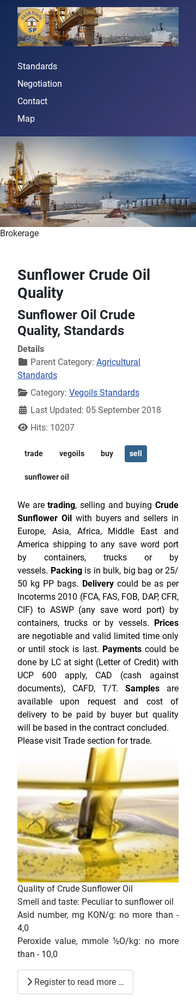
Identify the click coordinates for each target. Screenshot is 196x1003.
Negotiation (39, 84)
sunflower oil (46, 477)
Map (26, 119)
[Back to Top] (177, 982)
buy (107, 453)
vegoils (71, 453)
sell (136, 453)
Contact (32, 101)
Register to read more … (78, 982)
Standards (37, 66)
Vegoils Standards (104, 392)
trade (33, 453)
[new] (98, 181)
